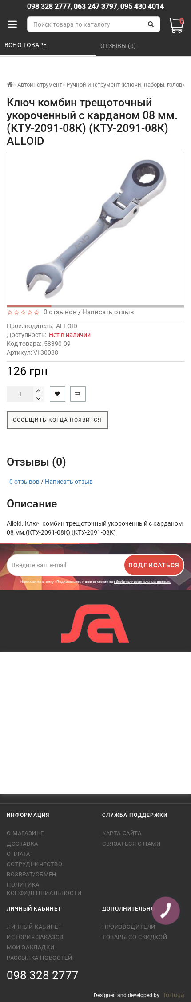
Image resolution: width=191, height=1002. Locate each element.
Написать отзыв (108, 312)
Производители (128, 926)
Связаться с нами (131, 843)
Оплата (18, 854)
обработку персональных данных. (142, 582)
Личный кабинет (34, 926)
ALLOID (66, 325)
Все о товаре (26, 44)
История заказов (35, 937)
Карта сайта (122, 833)
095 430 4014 (141, 6)
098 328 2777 (49, 6)
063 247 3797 (95, 6)
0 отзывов (58, 312)
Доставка (22, 843)
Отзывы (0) (118, 45)
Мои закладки (30, 947)
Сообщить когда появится (57, 420)
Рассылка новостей (39, 957)
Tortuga (173, 994)
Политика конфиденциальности (44, 888)
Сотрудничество (34, 864)
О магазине (25, 833)
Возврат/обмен (31, 874)
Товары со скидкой (134, 937)
